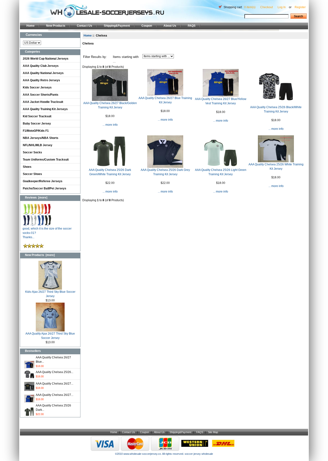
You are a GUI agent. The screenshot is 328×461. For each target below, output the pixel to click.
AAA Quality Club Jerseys (41, 66)
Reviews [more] (36, 197)
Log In (282, 7)
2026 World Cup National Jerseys (45, 58)
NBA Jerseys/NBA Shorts (40, 138)
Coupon (146, 25)
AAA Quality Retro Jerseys (41, 80)
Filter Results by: (95, 57)
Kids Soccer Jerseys (37, 87)
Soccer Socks (32, 152)
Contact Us (84, 25)
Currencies (34, 35)
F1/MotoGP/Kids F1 (36, 130)
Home (30, 25)
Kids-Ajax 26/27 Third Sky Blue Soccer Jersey (50, 294)
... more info (110, 124)
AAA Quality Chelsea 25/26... (54, 372)
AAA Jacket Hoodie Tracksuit (43, 102)
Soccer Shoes (32, 174)
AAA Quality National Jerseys (43, 73)
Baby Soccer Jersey (37, 123)
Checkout (266, 7)
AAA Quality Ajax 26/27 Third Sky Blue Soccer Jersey (50, 336)
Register (300, 7)
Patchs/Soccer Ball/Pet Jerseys (44, 188)
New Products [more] (40, 255)
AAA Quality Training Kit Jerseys (45, 109)
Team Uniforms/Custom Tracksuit (46, 159)
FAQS (191, 25)
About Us (170, 25)
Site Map (213, 432)
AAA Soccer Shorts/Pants (40, 94)
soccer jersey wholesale (199, 453)
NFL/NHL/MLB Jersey (37, 145)
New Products (55, 25)
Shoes (27, 166)
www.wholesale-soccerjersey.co (142, 453)
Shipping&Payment (117, 25)
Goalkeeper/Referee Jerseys (42, 181)
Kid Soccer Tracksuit (37, 116)
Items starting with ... (126, 59)
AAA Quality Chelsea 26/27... (54, 383)
